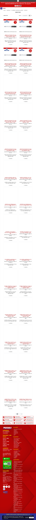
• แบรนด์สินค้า (15, 456)
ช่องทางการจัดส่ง (5, 484)
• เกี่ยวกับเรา (15, 430)
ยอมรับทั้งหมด (31, 517)
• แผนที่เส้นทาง (15, 431)
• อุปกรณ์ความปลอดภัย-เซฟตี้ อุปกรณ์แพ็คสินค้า (17, 510)
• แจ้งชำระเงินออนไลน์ (16, 445)
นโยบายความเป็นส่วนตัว (21, 517)
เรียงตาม (20, 15)
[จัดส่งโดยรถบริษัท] (9, 486)
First (14, 413)
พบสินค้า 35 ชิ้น (6, 15)
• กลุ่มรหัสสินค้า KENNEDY (16, 454)
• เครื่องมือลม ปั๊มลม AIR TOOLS (17, 471)
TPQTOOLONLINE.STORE (6, 476)
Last (21, 413)
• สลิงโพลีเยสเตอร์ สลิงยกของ (17, 493)
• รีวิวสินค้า (14, 457)
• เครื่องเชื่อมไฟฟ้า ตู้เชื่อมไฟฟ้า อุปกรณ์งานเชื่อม (17, 488)
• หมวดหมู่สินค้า (15, 455)
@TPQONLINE (10, 479)
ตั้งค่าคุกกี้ (27, 517)
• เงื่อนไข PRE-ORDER (16, 443)
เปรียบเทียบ (10, 44)
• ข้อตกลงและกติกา (16, 446)
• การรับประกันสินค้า (16, 444)
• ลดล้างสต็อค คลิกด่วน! (16, 451)
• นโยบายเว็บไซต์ (15, 447)
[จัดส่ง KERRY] (4, 486)
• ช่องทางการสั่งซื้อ (15, 439)
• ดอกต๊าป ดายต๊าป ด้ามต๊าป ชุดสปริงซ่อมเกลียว (17, 504)
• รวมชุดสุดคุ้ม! (15, 452)
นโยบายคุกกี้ (6, 518)
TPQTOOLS (8, 478)
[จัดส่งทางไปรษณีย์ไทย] (6, 486)
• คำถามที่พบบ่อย (15, 433)
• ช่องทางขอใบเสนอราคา (16, 438)
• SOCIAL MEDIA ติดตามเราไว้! (17, 429)
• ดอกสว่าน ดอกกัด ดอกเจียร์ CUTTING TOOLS (17, 502)
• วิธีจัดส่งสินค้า (15, 441)
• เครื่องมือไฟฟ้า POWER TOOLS (17, 470)
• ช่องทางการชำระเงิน (16, 440)
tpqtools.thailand (9, 477)
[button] (35, 8)
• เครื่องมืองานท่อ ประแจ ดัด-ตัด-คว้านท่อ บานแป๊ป (17, 486)
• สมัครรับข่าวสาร (15, 432)
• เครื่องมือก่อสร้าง (15, 494)
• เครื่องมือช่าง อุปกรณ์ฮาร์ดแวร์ (17, 461)
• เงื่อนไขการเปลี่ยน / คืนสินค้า (17, 442)
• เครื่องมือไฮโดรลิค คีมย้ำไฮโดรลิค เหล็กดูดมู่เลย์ (17, 474)
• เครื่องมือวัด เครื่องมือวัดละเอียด (18, 489)
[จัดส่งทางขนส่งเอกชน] (4, 489)
